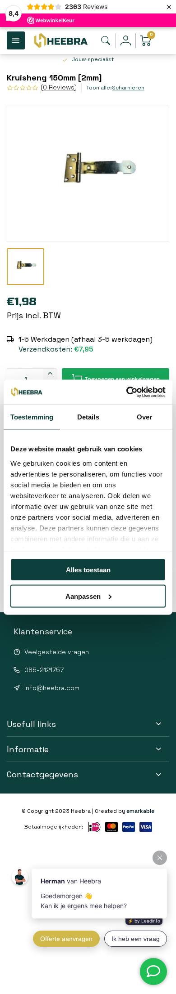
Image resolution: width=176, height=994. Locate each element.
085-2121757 (44, 670)
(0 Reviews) (59, 87)
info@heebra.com (51, 688)
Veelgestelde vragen (56, 652)
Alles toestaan (88, 570)
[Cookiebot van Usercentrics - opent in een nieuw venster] (127, 392)
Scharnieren (128, 87)
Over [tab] (144, 417)
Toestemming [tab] (31, 417)
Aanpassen (83, 596)
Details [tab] (88, 417)
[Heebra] (60, 40)
